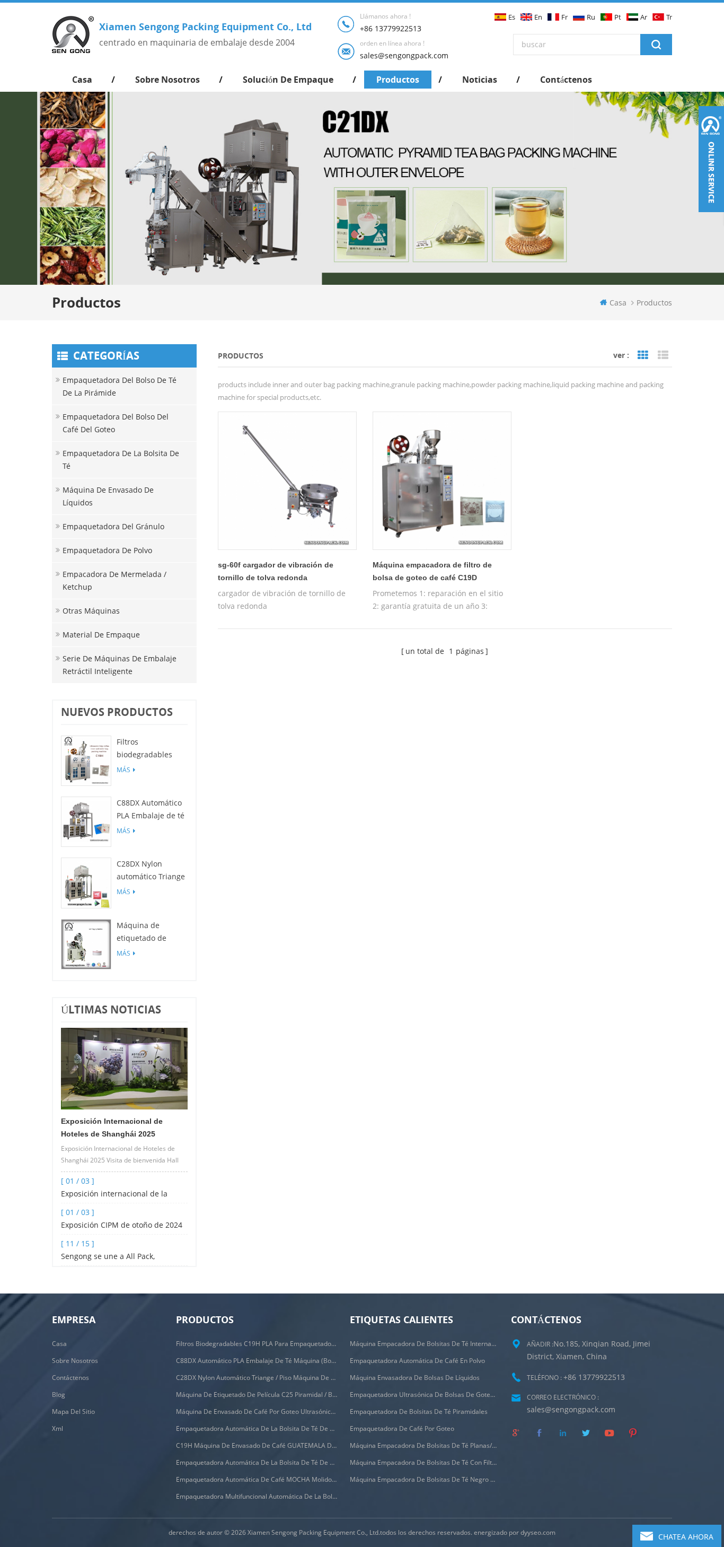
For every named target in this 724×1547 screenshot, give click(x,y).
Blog (58, 1394)
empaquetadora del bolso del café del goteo (116, 423)
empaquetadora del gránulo (113, 526)
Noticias (479, 79)
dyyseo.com (537, 1532)
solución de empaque (288, 79)
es (511, 17)
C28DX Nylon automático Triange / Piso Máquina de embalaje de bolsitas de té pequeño (151, 871)
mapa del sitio (73, 1411)
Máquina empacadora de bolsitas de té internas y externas (424, 1343)
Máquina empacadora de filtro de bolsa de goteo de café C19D (432, 571)
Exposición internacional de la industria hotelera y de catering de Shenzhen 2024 (122, 1194)
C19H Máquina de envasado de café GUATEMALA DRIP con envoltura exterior (256, 1445)
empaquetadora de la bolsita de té (121, 459)
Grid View (643, 355)
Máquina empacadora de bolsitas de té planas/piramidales (424, 1445)
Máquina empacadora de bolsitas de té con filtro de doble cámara (424, 1462)
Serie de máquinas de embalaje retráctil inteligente (119, 664)
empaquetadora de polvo (107, 550)
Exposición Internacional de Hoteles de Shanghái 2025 (112, 1127)
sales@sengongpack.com (404, 55)
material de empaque (101, 635)
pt (617, 17)
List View (663, 355)
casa (82, 79)
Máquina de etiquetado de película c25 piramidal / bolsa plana (147, 932)
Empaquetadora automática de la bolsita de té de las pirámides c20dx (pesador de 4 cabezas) (256, 1462)
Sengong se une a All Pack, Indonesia (108, 1257)
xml (57, 1428)
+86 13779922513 (390, 28)
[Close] (711, 218)
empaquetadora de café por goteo (402, 1428)
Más (123, 769)
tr (669, 17)
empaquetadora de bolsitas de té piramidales (419, 1411)
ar (643, 17)
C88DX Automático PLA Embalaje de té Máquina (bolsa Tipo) (150, 810)
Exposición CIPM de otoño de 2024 (121, 1225)
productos (397, 79)
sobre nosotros (167, 79)
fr (564, 17)
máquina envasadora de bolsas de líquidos (415, 1377)
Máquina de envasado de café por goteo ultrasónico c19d (256, 1411)
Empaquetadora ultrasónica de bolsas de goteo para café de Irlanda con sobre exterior (424, 1394)
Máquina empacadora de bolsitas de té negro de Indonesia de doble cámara (424, 1479)
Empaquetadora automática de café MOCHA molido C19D (256, 1479)
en (538, 17)
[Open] (711, 159)
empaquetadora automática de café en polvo (417, 1360)
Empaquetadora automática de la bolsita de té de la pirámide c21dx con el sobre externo (256, 1428)
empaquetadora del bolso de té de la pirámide (119, 386)
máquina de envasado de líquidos (108, 496)
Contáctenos (566, 79)
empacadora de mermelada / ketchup (114, 580)
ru (591, 17)
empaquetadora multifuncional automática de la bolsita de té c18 (256, 1496)
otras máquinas (91, 611)
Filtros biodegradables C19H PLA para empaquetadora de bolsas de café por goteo (151, 749)
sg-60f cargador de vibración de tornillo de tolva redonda (275, 571)
